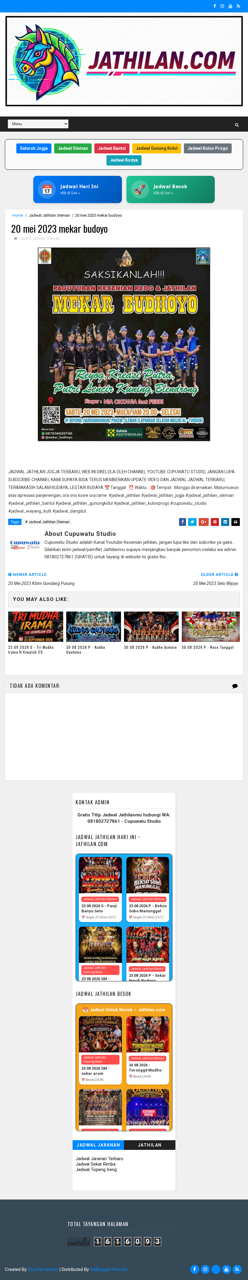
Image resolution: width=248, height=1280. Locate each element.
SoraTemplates (43, 1269)
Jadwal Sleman (73, 148)
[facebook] (214, 6)
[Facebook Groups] (215, 1269)
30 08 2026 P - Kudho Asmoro (150, 647)
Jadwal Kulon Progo (208, 148)
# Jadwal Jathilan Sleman (47, 522)
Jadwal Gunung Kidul (157, 148)
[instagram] (222, 6)
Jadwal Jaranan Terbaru (99, 1158)
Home (17, 215)
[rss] (238, 6)
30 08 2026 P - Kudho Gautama (85, 650)
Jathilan (150, 1145)
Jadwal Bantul (112, 148)
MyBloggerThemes (108, 1269)
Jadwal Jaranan (98, 1145)
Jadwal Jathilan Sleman (49, 215)
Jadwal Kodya (124, 160)
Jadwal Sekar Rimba (96, 1164)
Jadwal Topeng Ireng (96, 1169)
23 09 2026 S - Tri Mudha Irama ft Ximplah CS (31, 650)
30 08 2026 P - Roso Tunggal (208, 647)
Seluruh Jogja (34, 148)
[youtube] (230, 6)
